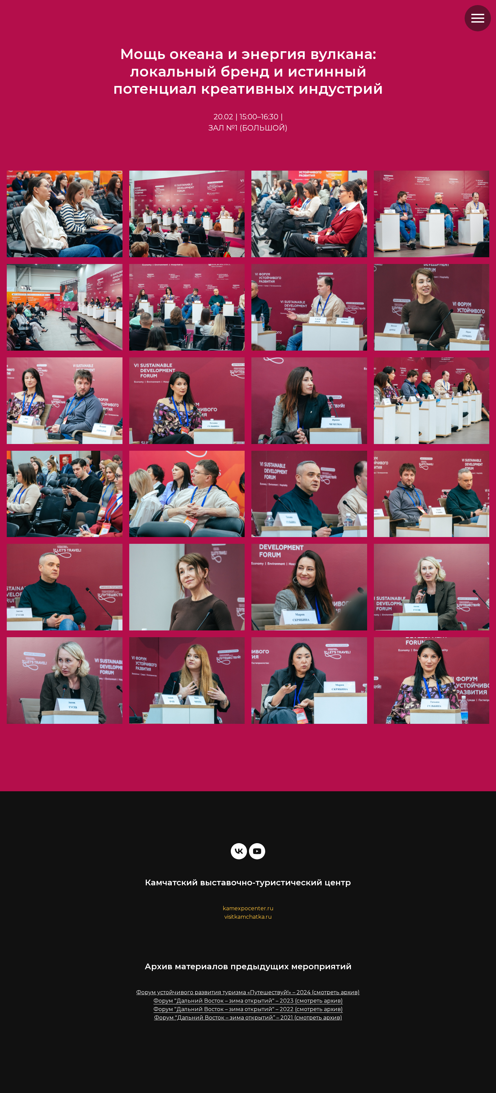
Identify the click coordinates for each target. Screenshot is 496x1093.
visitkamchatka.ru (248, 917)
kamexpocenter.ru (248, 908)
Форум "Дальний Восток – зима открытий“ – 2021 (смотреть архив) (248, 1017)
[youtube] (257, 851)
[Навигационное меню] (477, 18)
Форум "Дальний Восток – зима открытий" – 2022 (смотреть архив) (248, 1009)
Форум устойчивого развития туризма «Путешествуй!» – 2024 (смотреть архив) (248, 992)
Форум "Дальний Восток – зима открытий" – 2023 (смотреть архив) (248, 1001)
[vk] (239, 851)
